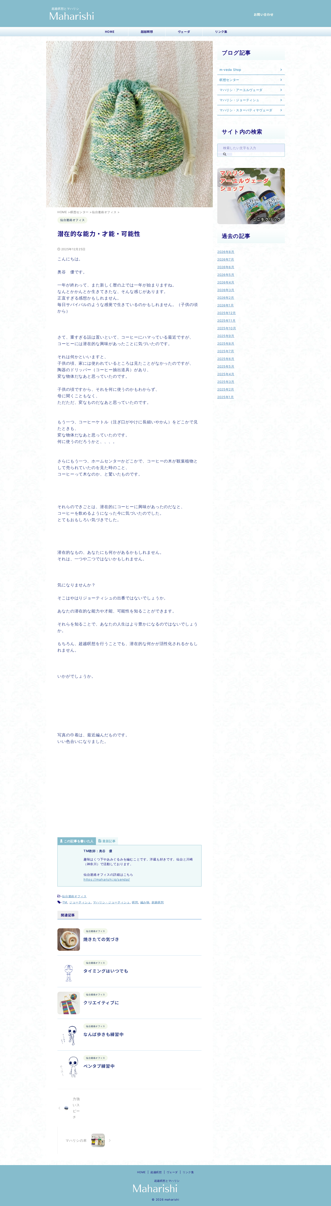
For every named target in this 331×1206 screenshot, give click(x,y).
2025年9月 (225, 336)
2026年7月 (225, 259)
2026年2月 (225, 297)
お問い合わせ (264, 14)
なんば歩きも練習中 (103, 1034)
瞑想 (135, 902)
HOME (110, 31)
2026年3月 (225, 290)
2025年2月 (225, 389)
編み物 (145, 902)
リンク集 (221, 31)
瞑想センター (229, 80)
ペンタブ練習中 (99, 1066)
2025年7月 (225, 351)
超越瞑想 (147, 31)
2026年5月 (225, 275)
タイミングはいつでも (105, 971)
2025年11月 (226, 320)
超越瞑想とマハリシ (165, 1180)
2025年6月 (225, 359)
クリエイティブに (101, 1002)
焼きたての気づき (101, 939)
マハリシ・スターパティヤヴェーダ (246, 110)
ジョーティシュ (80, 902)
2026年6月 (225, 267)
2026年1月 (225, 305)
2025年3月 (225, 382)
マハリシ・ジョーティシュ (111, 902)
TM (64, 902)
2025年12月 (226, 313)
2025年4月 (225, 374)
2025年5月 (225, 366)
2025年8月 (225, 343)
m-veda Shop (230, 69)
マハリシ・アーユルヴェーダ (241, 90)
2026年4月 (225, 282)
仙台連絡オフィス (74, 896)
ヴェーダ (184, 31)
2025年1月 (225, 397)
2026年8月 (225, 252)
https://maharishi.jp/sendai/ (107, 879)
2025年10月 (226, 328)
